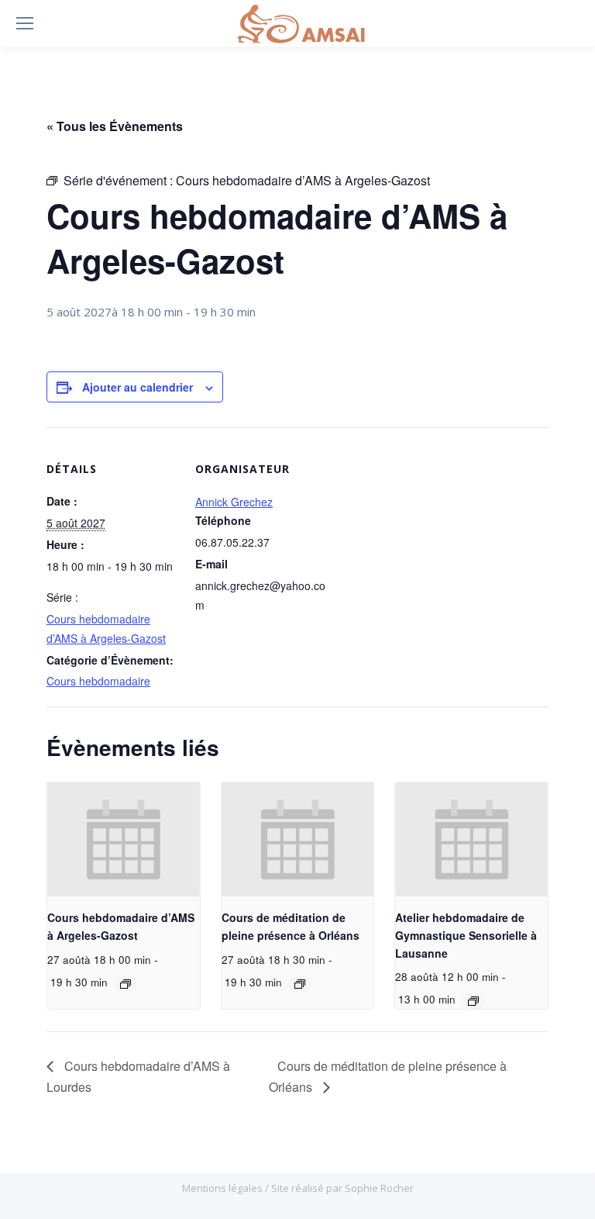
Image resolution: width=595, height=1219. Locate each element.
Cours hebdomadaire (98, 681)
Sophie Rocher (379, 1188)
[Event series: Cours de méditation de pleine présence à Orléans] (299, 984)
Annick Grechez (234, 501)
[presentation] (123, 839)
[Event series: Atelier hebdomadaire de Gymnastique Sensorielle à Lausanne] (473, 1001)
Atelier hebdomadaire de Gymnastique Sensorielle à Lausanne (466, 935)
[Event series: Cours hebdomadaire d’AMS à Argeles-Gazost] (125, 984)
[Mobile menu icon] (24, 23)
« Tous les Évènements (114, 126)
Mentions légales (223, 1188)
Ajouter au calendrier (137, 387)
